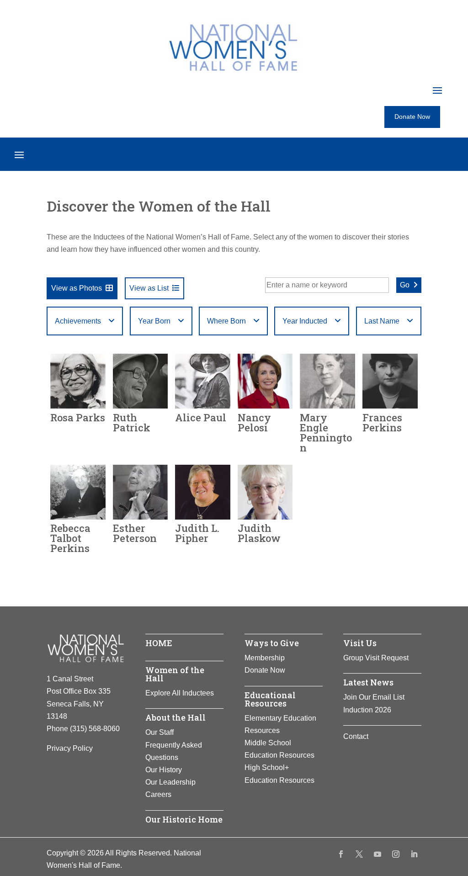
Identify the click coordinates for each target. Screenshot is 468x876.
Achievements (78, 321)
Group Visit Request (376, 658)
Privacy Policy (70, 748)
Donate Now (412, 116)
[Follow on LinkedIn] (414, 854)
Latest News (368, 682)
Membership (265, 658)
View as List (149, 288)
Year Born (154, 321)
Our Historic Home (184, 819)
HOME (158, 642)
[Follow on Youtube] (377, 854)
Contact (355, 736)
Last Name (381, 321)
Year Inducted (304, 321)
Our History (163, 770)
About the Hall (175, 717)
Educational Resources (270, 699)
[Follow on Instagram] (395, 854)
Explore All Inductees (179, 693)
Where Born (226, 321)
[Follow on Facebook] (341, 854)
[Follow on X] (359, 854)
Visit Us (360, 642)
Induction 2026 (367, 710)
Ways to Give (272, 642)
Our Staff (159, 732)
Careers (158, 794)
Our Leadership (170, 782)
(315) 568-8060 (95, 729)
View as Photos (76, 288)
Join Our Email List (373, 697)
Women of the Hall (174, 674)
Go (405, 285)
